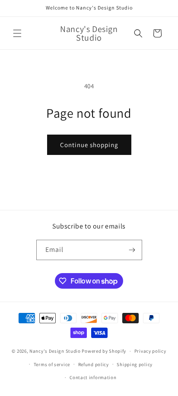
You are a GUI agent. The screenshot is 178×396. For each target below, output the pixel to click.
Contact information (93, 377)
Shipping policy (135, 364)
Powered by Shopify (104, 351)
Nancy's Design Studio (55, 351)
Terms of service (52, 364)
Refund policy (93, 364)
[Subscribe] (132, 250)
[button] (17, 33)
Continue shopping (89, 145)
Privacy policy (150, 351)
